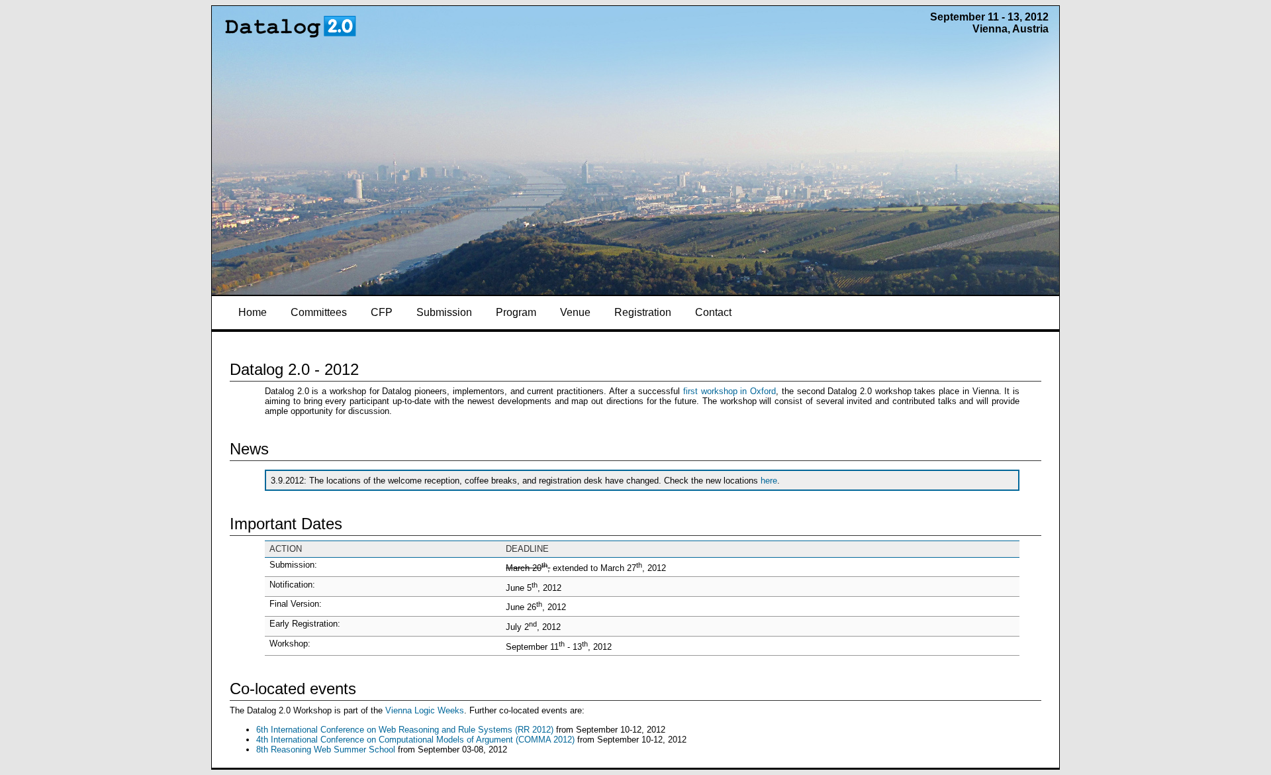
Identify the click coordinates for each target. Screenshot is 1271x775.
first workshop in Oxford (729, 391)
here (769, 481)
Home (252, 312)
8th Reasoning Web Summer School (325, 749)
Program (516, 312)
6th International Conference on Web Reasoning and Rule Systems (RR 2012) (404, 730)
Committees (319, 312)
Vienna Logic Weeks (424, 710)
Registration (642, 312)
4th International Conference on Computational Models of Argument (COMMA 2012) (415, 740)
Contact (713, 312)
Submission (444, 312)
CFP (382, 312)
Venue (575, 312)
